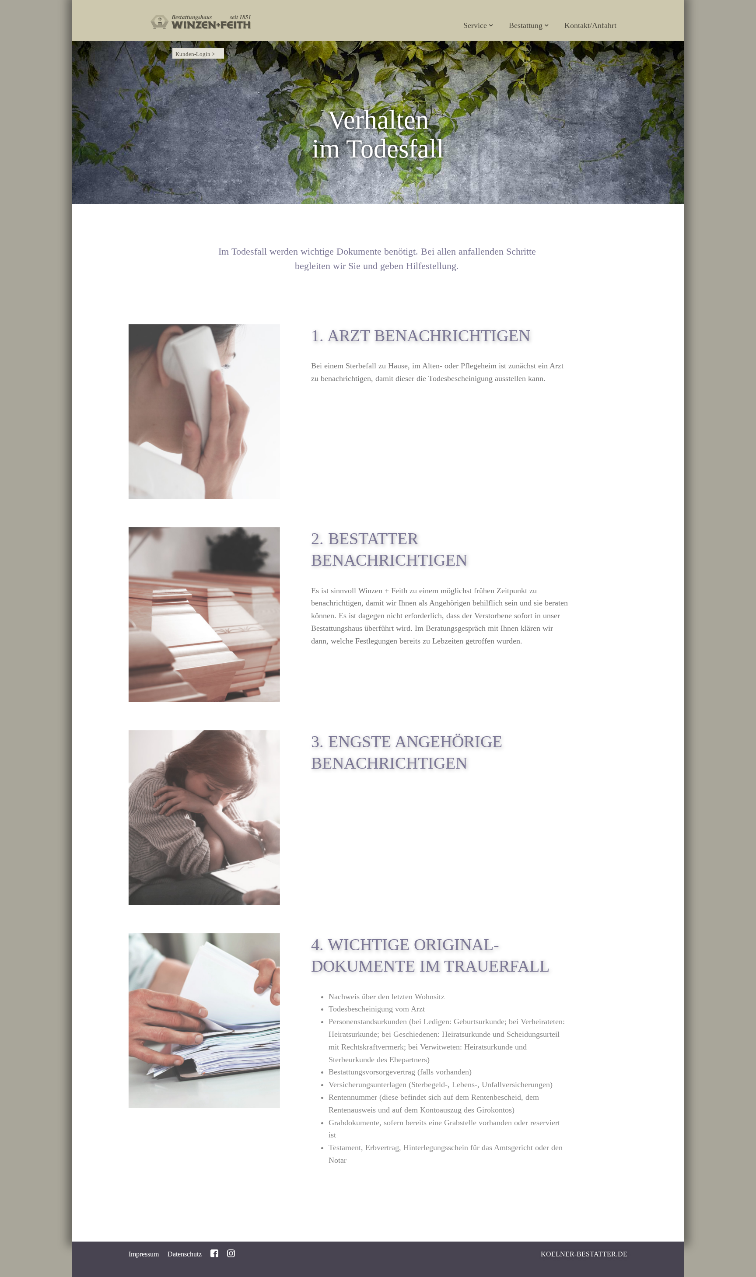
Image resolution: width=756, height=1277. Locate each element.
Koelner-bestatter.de (584, 1254)
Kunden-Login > (195, 54)
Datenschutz (185, 1254)
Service (475, 25)
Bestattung (525, 25)
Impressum (144, 1254)
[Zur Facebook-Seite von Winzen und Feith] (214, 1252)
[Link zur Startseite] (201, 12)
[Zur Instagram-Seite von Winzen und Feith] (231, 1252)
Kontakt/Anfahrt (590, 25)
